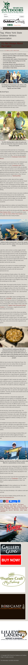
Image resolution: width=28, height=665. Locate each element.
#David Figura (13, 506)
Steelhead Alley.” (16, 175)
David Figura (16, 50)
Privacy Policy (17, 25)
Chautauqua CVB (23, 508)
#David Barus (6, 506)
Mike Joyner (16, 510)
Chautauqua (15, 478)
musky (21, 510)
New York (15, 504)
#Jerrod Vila (19, 506)
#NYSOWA (8, 508)
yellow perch (2, 511)
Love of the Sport (8, 504)
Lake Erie (11, 510)
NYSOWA (8, 298)
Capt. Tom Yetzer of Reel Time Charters (13, 213)
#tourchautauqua (15, 508)
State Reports (21, 504)
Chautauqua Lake (16, 165)
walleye (25, 510)
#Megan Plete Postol (8, 507)
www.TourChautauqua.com (7, 497)
